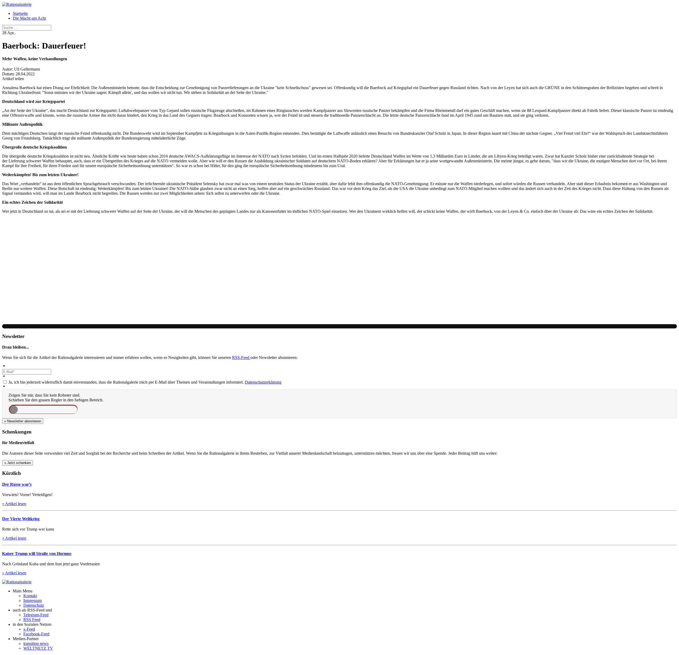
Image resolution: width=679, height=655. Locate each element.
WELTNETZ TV (38, 648)
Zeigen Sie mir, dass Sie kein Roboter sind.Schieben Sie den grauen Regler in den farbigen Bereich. (55, 397)
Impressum (32, 600)
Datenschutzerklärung (263, 382)
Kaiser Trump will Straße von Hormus (36, 553)
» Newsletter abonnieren (22, 421)
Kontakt (30, 595)
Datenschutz (33, 605)
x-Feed (29, 629)
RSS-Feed (241, 357)
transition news (36, 643)
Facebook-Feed (36, 634)
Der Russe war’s (17, 484)
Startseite (20, 13)
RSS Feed (31, 619)
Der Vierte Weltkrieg (21, 519)
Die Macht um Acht (29, 18)
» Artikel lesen (14, 503)
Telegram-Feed (36, 615)
